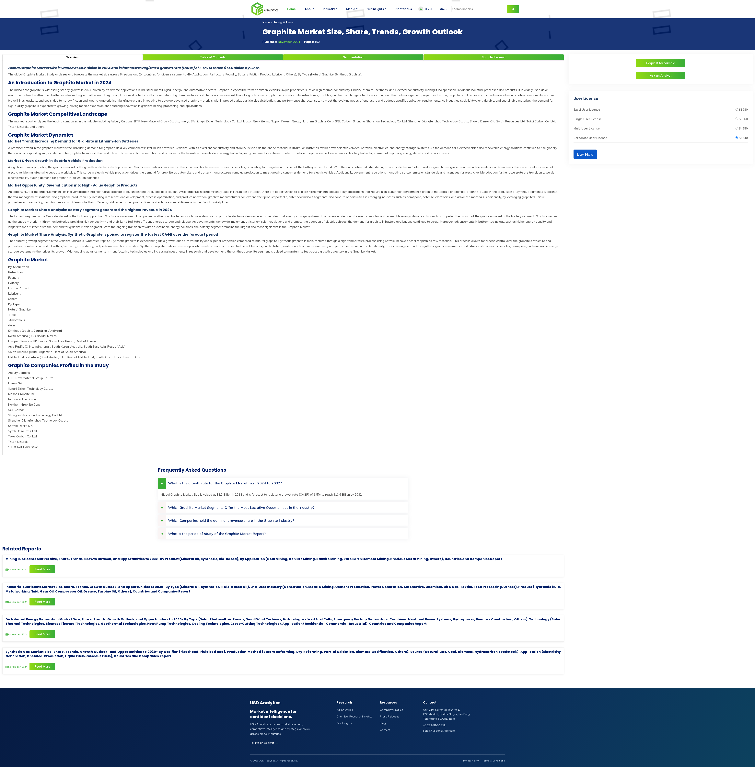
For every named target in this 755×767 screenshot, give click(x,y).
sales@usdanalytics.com (439, 730)
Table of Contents (213, 57)
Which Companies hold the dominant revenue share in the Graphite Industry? (231, 520)
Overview (72, 57)
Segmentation (353, 57)
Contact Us (403, 9)
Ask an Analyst (660, 75)
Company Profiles (391, 710)
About (309, 9)
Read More (42, 569)
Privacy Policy (471, 760)
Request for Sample (660, 63)
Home (291, 9)
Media (350, 9)
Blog (383, 723)
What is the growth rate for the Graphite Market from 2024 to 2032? (225, 483)
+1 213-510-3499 (435, 9)
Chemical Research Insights (354, 716)
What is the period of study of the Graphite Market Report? (217, 533)
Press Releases (389, 716)
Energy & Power (284, 22)
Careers (385, 730)
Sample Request (493, 57)
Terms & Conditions (493, 760)
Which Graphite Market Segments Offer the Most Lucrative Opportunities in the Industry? (241, 507)
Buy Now (585, 154)
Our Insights (375, 9)
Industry (329, 9)
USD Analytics (265, 702)
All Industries (345, 710)
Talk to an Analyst (264, 743)
